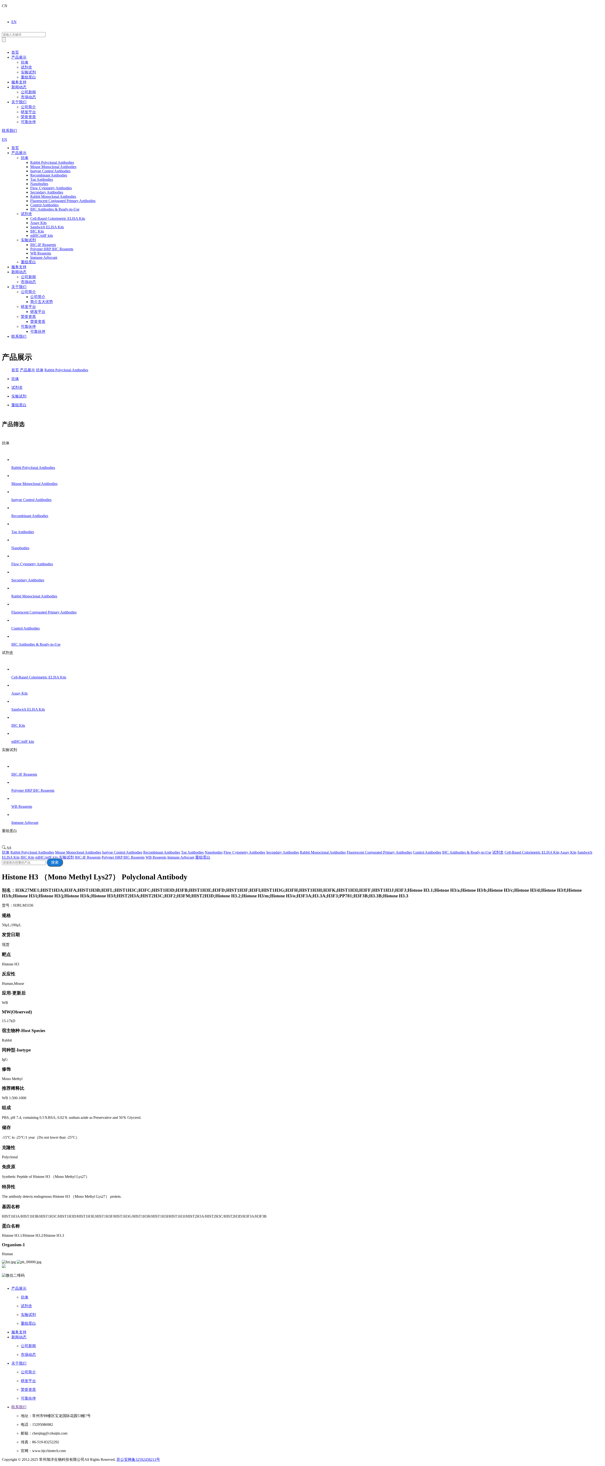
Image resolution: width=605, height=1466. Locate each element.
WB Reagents (156, 857)
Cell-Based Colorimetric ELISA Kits (532, 852)
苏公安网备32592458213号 (138, 1459)
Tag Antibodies (192, 852)
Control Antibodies (427, 852)
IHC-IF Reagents (88, 857)
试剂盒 (26, 67)
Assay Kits (568, 852)
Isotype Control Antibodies (122, 852)
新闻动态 (18, 87)
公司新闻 (28, 92)
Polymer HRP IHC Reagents (123, 857)
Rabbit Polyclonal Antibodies (66, 370)
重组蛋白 (28, 77)
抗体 (24, 62)
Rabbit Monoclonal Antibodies (323, 852)
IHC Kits (27, 857)
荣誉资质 (28, 117)
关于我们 (18, 102)
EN (14, 22)
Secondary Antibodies (282, 852)
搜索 (55, 862)
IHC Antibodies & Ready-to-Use (466, 852)
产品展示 (18, 57)
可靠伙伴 (28, 122)
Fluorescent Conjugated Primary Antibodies (379, 852)
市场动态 (28, 97)
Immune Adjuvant (180, 857)
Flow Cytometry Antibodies (244, 852)
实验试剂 (28, 72)
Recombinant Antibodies (161, 852)
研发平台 (28, 112)
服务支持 (18, 82)
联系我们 (9, 131)
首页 (15, 52)
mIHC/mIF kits (46, 857)
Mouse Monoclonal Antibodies (78, 852)
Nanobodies (214, 852)
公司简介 (28, 107)
